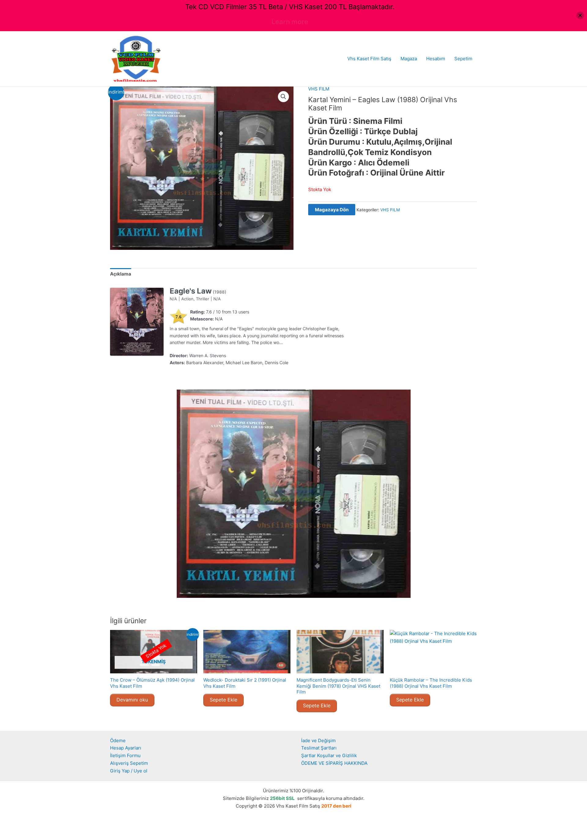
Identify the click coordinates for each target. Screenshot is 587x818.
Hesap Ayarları (125, 748)
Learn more (289, 22)
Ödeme (118, 740)
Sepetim (463, 58)
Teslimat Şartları (319, 748)
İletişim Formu (125, 755)
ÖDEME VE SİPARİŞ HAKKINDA (334, 763)
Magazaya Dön (332, 210)
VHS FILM (318, 89)
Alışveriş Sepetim (129, 763)
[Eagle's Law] (137, 322)
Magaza (409, 58)
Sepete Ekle (223, 700)
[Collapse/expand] (580, 15)
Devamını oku (132, 700)
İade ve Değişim (318, 740)
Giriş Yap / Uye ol (128, 771)
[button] (283, 96)
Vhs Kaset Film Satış (369, 58)
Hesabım (435, 58)
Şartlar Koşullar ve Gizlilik (329, 755)
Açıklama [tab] (120, 274)
